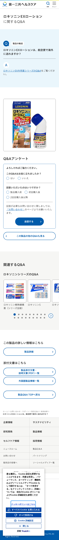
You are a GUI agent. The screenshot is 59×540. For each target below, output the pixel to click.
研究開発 (7, 431)
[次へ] (51, 315)
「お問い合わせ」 (15, 209)
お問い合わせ (9, 456)
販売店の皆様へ (10, 463)
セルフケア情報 (11, 441)
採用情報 (37, 441)
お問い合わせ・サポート (19, 411)
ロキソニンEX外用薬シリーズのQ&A (22, 71)
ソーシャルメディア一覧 (44, 463)
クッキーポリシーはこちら (23, 504)
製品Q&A (35, 411)
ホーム (5, 411)
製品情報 (37, 431)
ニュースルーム (10, 449)
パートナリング (40, 456)
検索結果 (44, 411)
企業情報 (7, 422)
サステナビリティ (42, 422)
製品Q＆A (37, 449)
